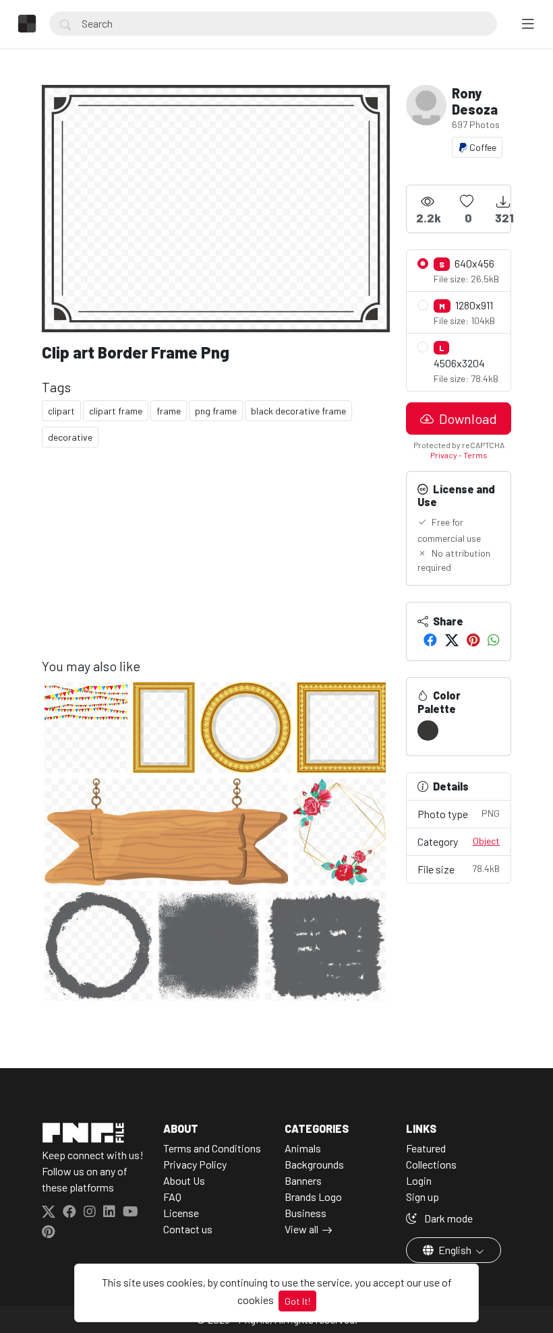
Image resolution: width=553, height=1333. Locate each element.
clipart (61, 410)
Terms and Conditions (212, 1148)
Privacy (443, 455)
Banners (303, 1180)
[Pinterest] (473, 639)
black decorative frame (298, 410)
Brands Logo (313, 1196)
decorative (70, 437)
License (181, 1212)
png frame (216, 410)
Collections (431, 1164)
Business (305, 1212)
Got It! (297, 1301)
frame (168, 410)
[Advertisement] (216, 563)
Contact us (187, 1228)
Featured (426, 1148)
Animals (303, 1148)
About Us (184, 1180)
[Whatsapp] (494, 639)
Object (486, 840)
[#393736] (427, 730)
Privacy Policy (195, 1164)
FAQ (172, 1196)
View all (301, 1228)
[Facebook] (430, 639)
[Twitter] (452, 639)
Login (419, 1180)
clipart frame (115, 410)
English (454, 1249)
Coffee (481, 147)
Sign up (422, 1196)
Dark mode (447, 1218)
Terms (475, 455)
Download (466, 418)
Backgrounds (314, 1164)
